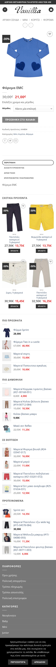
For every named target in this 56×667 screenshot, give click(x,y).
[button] (5, 9)
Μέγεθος (6, 108)
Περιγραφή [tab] (9, 162)
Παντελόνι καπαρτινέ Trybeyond (14, 240)
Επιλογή (14, 251)
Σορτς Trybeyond (14, 292)
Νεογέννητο (9, 615)
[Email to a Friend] (15, 140)
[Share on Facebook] (5, 140)
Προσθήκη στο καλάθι (20, 119)
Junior (5, 632)
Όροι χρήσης (9, 575)
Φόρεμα (48, 20)
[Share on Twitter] (10, 140)
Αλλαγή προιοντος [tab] (14, 167)
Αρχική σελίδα (11, 20)
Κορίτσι (35, 20)
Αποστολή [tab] (9, 173)
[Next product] (25, 25)
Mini (25, 20)
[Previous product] (31, 25)
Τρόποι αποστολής (13, 592)
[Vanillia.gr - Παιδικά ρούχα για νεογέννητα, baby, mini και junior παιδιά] (28, 9)
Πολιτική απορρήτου (14, 581)
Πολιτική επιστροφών (14, 598)
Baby (5, 621)
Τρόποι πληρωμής (12, 586)
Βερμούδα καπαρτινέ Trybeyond (41, 238)
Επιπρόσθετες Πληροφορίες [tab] (19, 178)
